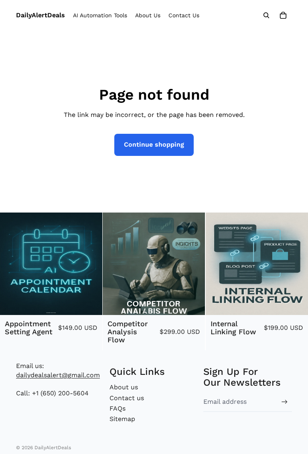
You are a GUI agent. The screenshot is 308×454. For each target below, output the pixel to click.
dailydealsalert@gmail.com (58, 375)
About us (123, 387)
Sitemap (122, 419)
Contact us (126, 398)
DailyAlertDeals (52, 447)
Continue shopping (154, 144)
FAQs (117, 408)
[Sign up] (284, 402)
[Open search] (266, 15)
